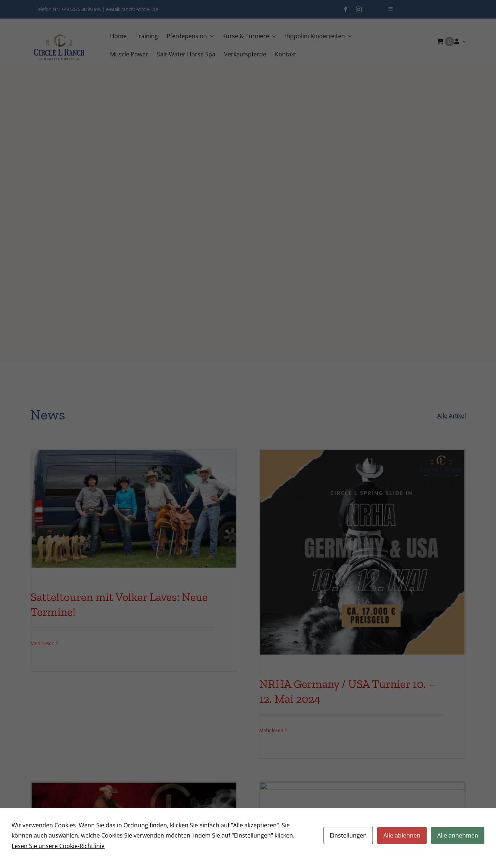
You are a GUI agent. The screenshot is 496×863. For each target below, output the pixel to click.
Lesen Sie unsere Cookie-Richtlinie (58, 846)
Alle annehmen (457, 835)
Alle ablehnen (401, 835)
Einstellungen (348, 835)
